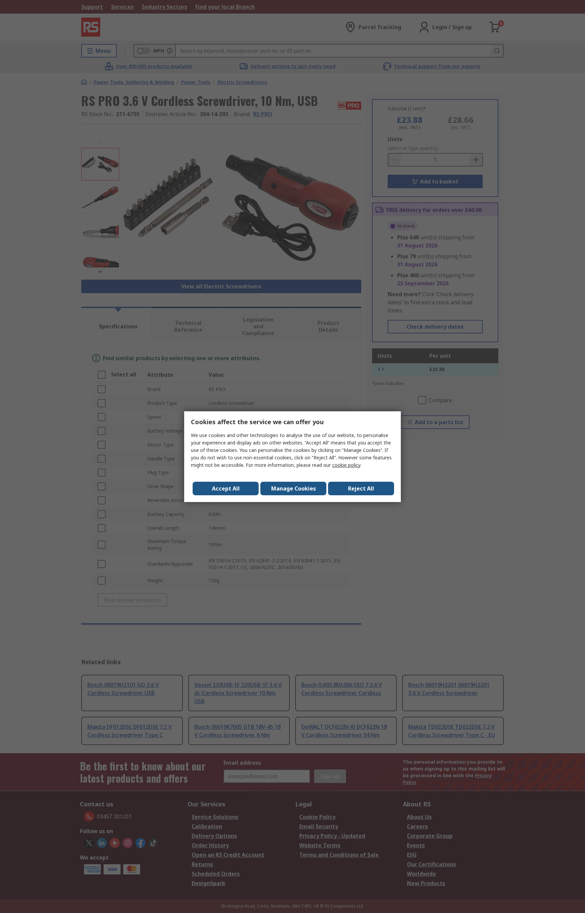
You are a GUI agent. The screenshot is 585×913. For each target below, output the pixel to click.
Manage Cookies (293, 488)
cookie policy (346, 465)
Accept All (226, 488)
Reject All (361, 488)
